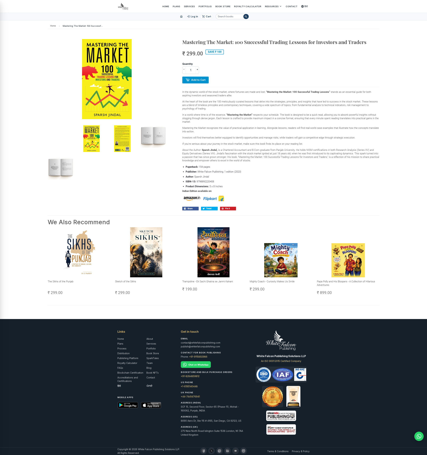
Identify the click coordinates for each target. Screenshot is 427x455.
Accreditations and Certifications (127, 379)
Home (165, 6)
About (149, 338)
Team (149, 363)
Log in (192, 16)
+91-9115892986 (198, 356)
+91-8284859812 (190, 376)
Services (189, 6)
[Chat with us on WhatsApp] (419, 436)
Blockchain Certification (130, 372)
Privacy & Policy (301, 451)
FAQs (120, 367)
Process (121, 348)
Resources (273, 6)
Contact (291, 6)
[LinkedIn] (227, 450)
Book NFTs (152, 372)
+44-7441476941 (190, 396)
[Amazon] (243, 450)
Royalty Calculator (247, 6)
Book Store (223, 6)
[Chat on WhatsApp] (213, 364)
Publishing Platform (127, 358)
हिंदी (304, 6)
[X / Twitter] (211, 450)
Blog (148, 367)
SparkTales (152, 358)
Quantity (187, 63)
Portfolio (205, 6)
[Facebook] (203, 450)
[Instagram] (219, 450)
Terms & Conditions (278, 451)
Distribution (123, 353)
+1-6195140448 (189, 386)
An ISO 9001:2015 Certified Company (281, 361)
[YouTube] (235, 450)
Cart (206, 16)
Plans (176, 6)
